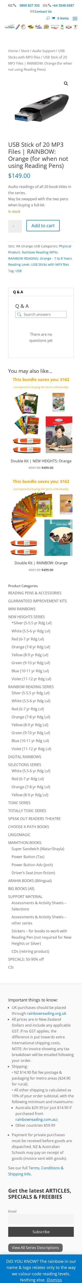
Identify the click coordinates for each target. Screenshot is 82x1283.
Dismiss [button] (54, 1280)
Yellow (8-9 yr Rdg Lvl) (30, 654)
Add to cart (43, 225)
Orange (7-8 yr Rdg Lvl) (31, 646)
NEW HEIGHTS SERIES (26, 616)
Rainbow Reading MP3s (40, 252)
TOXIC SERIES (19, 802)
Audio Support (43, 50)
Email (12, 1211)
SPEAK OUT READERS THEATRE (34, 818)
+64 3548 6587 (63, 5)
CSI (10, 967)
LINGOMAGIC (19, 834)
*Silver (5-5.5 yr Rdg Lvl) (32, 622)
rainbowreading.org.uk (46, 1013)
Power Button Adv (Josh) (32, 864)
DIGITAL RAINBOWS (24, 756)
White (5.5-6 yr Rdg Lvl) (31, 631)
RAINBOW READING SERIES (31, 686)
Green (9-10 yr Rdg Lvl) (31, 662)
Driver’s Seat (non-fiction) (33, 872)
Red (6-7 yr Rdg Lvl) (28, 639)
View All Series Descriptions (35, 1247)
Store (25, 50)
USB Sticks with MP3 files (50, 264)
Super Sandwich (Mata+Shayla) (38, 848)
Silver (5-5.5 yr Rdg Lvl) (31, 692)
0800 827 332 (30, 5)
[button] (66, 84)
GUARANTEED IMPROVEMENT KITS (37, 600)
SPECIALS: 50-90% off (26, 959)
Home (13, 50)
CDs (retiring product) (30, 951)
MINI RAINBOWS (22, 608)
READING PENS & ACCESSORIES (35, 593)
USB (18, 271)
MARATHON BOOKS (24, 842)
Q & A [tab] (18, 291)
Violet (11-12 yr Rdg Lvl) (31, 678)
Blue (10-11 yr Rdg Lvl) (30, 670)
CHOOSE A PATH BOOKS (28, 826)
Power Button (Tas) (28, 856)
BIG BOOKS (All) (21, 888)
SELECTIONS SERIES (24, 764)
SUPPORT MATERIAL (25, 896)
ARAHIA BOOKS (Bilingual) (30, 880)
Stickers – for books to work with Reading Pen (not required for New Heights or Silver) (41, 937)
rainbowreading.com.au (35, 1119)
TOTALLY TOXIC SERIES (27, 810)
